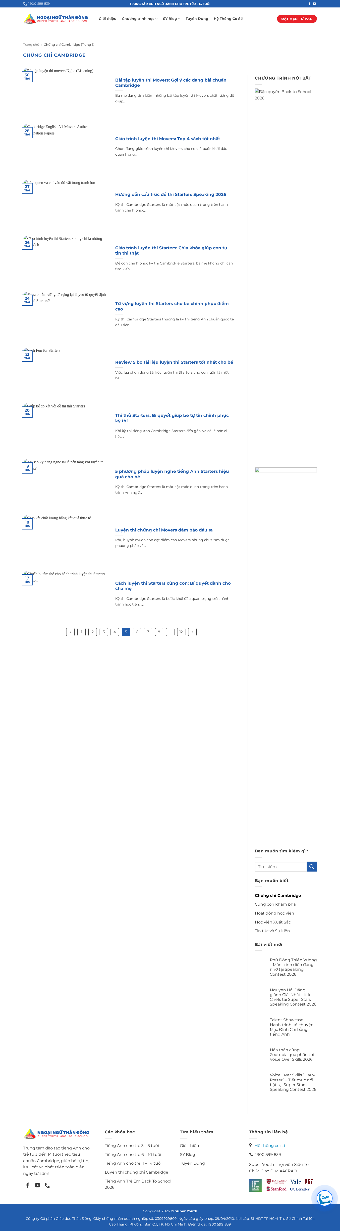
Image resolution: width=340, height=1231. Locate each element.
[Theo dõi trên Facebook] (309, 4)
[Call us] (47, 1186)
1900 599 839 (267, 1154)
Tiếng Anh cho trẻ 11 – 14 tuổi (133, 1163)
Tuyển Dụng (197, 18)
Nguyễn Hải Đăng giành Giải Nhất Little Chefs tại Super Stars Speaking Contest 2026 (293, 997)
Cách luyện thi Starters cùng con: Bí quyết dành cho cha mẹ (173, 586)
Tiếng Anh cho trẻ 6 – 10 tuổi (133, 1154)
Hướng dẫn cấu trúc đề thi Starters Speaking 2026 (170, 194)
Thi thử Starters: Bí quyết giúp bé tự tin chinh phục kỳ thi (172, 418)
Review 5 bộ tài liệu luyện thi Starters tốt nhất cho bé (174, 362)
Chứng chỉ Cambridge (278, 895)
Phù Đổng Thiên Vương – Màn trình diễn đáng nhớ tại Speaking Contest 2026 (293, 967)
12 (181, 632)
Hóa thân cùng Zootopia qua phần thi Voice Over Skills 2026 (292, 1055)
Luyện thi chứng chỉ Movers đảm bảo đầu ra (164, 530)
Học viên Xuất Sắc (273, 922)
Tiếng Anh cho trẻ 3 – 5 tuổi (132, 1145)
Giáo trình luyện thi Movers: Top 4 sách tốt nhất (167, 138)
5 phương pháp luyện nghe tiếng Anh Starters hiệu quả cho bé (172, 474)
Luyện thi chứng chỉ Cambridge (136, 1172)
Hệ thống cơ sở (270, 1145)
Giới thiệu (107, 18)
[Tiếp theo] (192, 632)
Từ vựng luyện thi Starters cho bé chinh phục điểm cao (172, 306)
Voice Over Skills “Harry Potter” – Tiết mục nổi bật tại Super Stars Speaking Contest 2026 (293, 1082)
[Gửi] (312, 866)
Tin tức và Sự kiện (272, 930)
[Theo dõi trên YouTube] (314, 4)
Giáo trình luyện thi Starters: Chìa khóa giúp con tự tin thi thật (171, 250)
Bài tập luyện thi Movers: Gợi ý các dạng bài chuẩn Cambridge (171, 83)
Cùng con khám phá (275, 904)
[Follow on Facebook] (27, 1186)
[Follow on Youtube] (37, 1186)
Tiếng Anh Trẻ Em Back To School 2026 (138, 1184)
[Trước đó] (70, 632)
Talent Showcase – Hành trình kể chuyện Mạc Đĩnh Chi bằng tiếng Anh (292, 1027)
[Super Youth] (55, 19)
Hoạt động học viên (274, 913)
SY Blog (170, 18)
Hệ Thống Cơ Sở (228, 18)
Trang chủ (31, 44)
